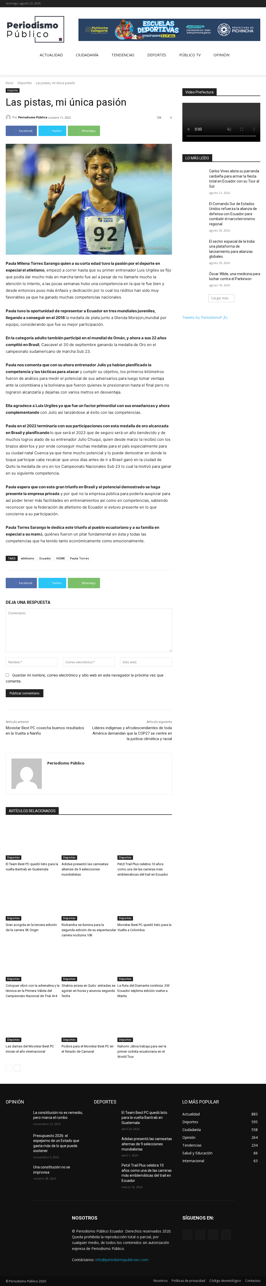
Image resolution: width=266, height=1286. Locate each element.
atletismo (27, 558)
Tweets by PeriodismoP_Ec (205, 317)
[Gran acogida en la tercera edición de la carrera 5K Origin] (33, 901)
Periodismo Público (32, 117)
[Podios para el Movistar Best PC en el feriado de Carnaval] (89, 1023)
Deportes (25, 83)
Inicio (10, 83)
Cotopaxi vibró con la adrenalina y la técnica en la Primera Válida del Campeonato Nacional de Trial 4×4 (32, 991)
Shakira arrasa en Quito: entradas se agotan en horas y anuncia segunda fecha (88, 991)
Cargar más (219, 298)
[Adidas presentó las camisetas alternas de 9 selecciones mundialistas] (89, 841)
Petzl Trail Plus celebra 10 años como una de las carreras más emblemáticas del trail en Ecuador (142, 869)
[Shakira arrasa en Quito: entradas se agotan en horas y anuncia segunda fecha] (89, 962)
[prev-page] (9, 1068)
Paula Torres (79, 558)
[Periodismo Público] (9, 117)
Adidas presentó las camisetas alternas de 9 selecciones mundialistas (85, 869)
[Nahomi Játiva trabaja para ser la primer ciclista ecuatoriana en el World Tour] (144, 1023)
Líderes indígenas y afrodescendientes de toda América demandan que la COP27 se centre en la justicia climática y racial (132, 733)
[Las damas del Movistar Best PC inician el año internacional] (33, 1023)
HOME (60, 558)
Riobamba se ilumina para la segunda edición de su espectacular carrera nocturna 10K (89, 930)
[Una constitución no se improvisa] (17, 1173)
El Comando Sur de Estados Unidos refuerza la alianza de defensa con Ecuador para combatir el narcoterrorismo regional (233, 214)
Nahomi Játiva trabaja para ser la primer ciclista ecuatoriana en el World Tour (141, 1051)
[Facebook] (236, 4)
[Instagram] (243, 4)
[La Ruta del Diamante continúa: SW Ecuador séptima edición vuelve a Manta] (144, 962)
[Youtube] (257, 4)
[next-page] (17, 1068)
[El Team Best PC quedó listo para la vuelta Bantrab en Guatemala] (33, 841)
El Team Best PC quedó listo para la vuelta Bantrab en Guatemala (144, 1118)
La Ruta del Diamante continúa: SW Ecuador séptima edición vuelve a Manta (143, 991)
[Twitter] (250, 4)
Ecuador (45, 558)
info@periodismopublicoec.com (121, 1259)
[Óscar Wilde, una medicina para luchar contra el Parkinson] (194, 280)
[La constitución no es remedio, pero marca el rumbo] (17, 1118)
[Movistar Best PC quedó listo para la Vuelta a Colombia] (144, 901)
